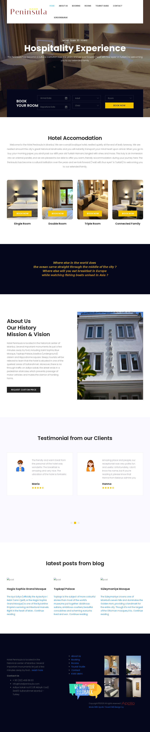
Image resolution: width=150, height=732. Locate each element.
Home (52, 6)
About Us (76, 656)
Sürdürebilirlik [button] (61, 17)
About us (63, 6)
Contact (117, 6)
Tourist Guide (102, 6)
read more (37, 670)
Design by (119, 707)
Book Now (22, 213)
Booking (76, 6)
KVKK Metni (76, 673)
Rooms (88, 6)
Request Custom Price (23, 389)
